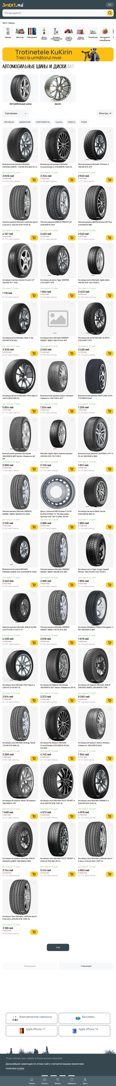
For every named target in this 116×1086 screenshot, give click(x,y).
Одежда (8, 37)
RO (109, 4)
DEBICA (71, 122)
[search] (110, 13)
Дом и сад (20, 37)
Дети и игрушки (44, 38)
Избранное (72, 1083)
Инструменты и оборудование (105, 38)
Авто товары (8, 22)
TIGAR (84, 122)
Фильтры (103, 113)
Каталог (45, 1083)
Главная (32, 1083)
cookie (20, 1068)
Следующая (86, 966)
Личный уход (93, 37)
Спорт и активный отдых (68, 38)
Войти (85, 1083)
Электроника (32, 37)
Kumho (59, 122)
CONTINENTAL (43, 122)
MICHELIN (9, 122)
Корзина (58, 1083)
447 (71, 66)
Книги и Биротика (80, 38)
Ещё (58, 947)
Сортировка (11, 113)
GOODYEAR (25, 122)
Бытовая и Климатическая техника (56, 38)
